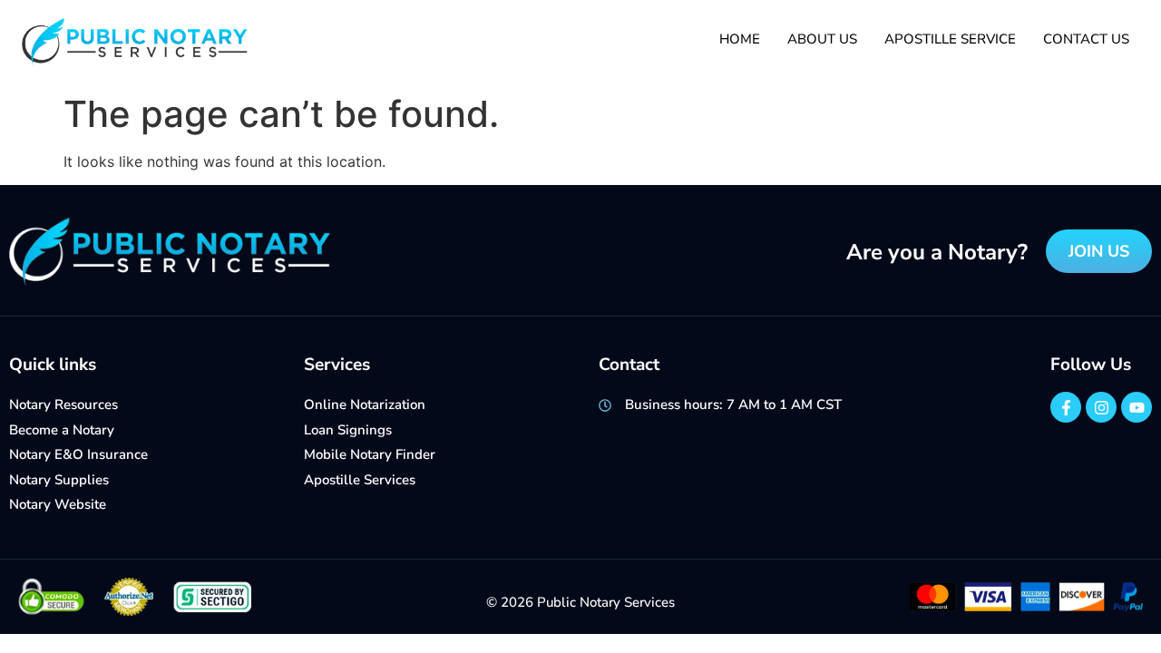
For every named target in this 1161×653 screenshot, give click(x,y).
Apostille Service (950, 39)
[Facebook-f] (1065, 407)
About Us (822, 39)
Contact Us (1086, 39)
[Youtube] (1136, 407)
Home (739, 39)
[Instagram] (1101, 407)
